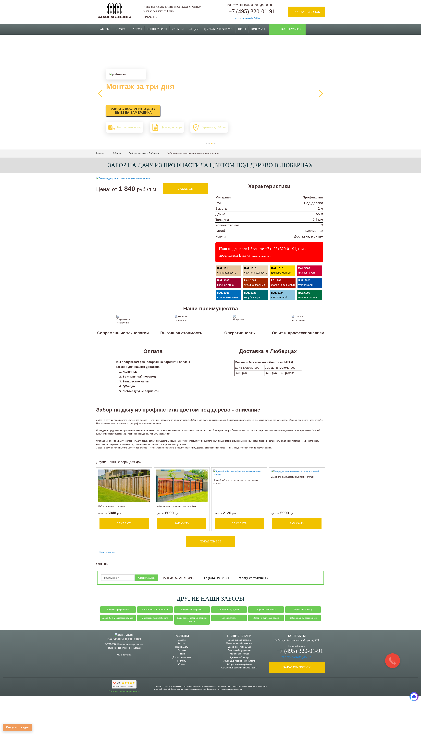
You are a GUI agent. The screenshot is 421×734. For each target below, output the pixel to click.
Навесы (136, 29)
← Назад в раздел (105, 552)
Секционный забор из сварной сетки (192, 620)
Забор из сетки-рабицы (192, 609)
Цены (242, 29)
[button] (206, 143)
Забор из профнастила (118, 609)
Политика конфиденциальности (124, 691)
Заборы (104, 29)
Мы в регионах (124, 655)
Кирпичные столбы (266, 609)
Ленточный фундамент (229, 609)
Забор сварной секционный (303, 618)
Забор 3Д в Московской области (118, 618)
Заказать (185, 188)
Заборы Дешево (114, 17)
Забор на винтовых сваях (266, 618)
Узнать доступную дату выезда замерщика (133, 110)
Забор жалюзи (229, 618)
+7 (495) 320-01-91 (251, 11)
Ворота (120, 29)
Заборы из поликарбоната (155, 618)
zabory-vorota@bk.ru (248, 18)
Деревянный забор (303, 609)
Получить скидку (17, 727)
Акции (194, 29)
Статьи (181, 664)
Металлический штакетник (155, 609)
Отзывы (178, 29)
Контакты (258, 29)
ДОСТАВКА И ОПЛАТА (218, 29)
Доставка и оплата (182, 657)
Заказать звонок (306, 11)
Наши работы (157, 29)
